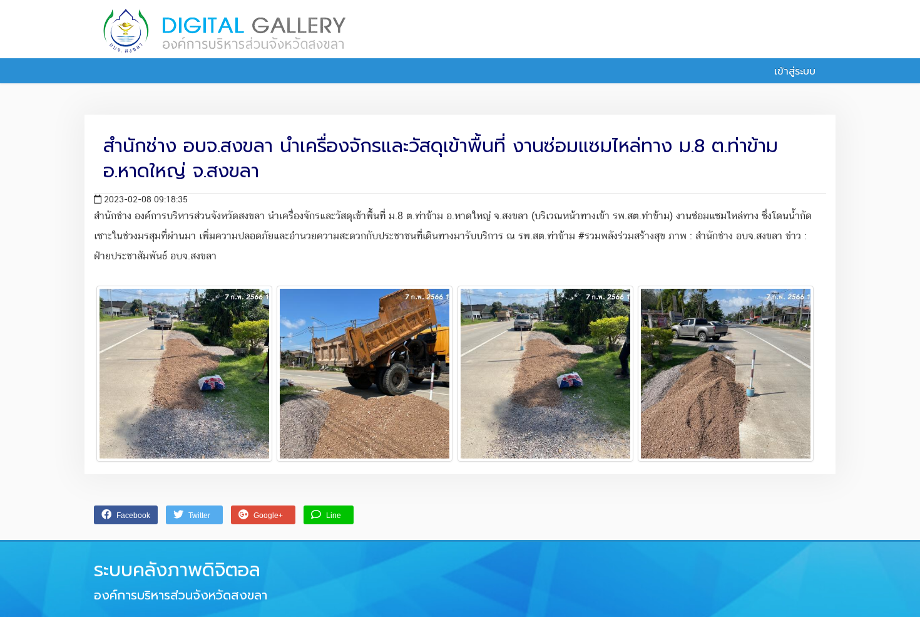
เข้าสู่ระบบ (792, 71)
